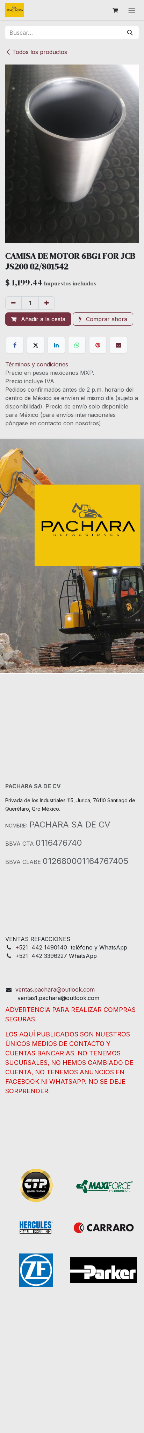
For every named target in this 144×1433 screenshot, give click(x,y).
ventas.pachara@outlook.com (55, 989)
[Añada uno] (46, 303)
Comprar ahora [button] (105, 319)
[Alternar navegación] (132, 10)
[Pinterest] (97, 345)
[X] (35, 345)
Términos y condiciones (36, 364)
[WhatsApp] (77, 345)
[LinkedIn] (56, 345)
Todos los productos (39, 51)
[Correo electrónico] (118, 345)
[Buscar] (130, 32)
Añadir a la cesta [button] (42, 319)
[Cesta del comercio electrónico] (115, 10)
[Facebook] (14, 345)
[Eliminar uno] (13, 303)
